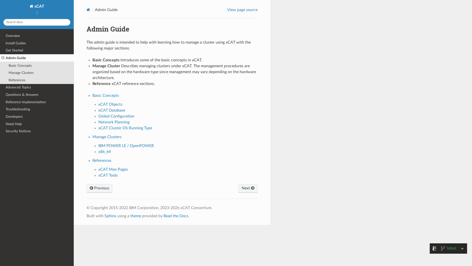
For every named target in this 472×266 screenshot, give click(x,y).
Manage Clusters (21, 73)
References (17, 80)
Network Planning (114, 122)
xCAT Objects (110, 104)
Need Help (14, 124)
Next (246, 188)
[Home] (88, 10)
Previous (101, 188)
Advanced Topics (18, 87)
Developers (14, 116)
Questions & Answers (22, 95)
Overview (13, 36)
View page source (242, 10)
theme (135, 216)
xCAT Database (111, 110)
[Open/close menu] (2, 58)
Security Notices (18, 131)
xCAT (38, 6)
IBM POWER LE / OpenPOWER (126, 146)
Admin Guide (16, 58)
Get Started (14, 50)
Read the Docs (175, 216)
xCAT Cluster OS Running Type (125, 128)
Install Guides (16, 43)
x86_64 (104, 152)
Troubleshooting (18, 109)
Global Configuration (116, 116)
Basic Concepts (20, 65)
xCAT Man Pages (113, 169)
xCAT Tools (108, 175)
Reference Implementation (26, 102)
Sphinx (110, 216)
